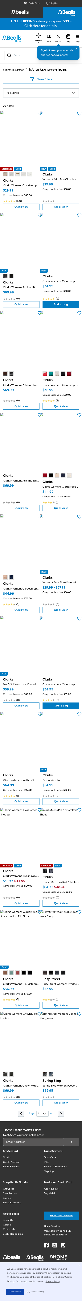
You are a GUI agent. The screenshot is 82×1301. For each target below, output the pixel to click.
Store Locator (10, 1193)
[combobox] (41, 92)
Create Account (11, 1162)
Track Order (50, 1157)
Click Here (32, 26)
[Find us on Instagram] (54, 1245)
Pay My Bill (49, 1193)
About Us (8, 1220)
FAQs (46, 1162)
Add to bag (66, 305)
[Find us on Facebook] (46, 1245)
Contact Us (9, 1229)
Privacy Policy (53, 1281)
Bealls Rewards (11, 1166)
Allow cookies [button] (15, 1292)
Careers (7, 1224)
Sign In (6, 1157)
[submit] (71, 1142)
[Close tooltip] (76, 49)
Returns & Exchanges (55, 1166)
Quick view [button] (26, 207)
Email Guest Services (61, 1215)
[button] (35, 1292)
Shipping (49, 1171)
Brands (7, 1198)
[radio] (5, 174)
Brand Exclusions (12, 1202)
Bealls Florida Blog (13, 1234)
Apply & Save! (51, 1188)
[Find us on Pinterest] (63, 1245)
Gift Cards (8, 1188)
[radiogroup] (17, 174)
